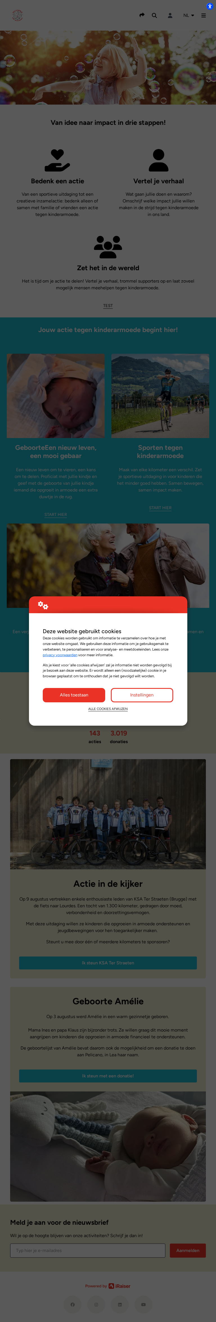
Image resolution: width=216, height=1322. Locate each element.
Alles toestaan (74, 695)
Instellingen (142, 695)
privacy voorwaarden (60, 655)
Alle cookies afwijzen (108, 709)
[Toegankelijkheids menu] (209, 6)
